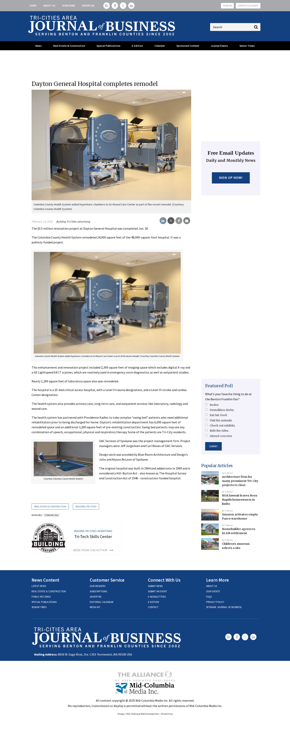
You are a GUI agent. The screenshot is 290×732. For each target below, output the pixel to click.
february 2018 (51, 515)
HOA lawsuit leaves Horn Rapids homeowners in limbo (239, 499)
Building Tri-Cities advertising (73, 221)
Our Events (213, 591)
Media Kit (95, 607)
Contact (153, 607)
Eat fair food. (218, 415)
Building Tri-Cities (86, 506)
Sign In (227, 5)
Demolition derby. (222, 410)
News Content (45, 580)
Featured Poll (219, 385)
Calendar (159, 45)
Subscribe (68, 5)
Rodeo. (214, 405)
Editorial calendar (101, 602)
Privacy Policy (215, 602)
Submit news (155, 586)
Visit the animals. (221, 420)
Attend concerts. (221, 436)
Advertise (88, 5)
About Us (49, 5)
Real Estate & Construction (69, 45)
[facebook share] (178, 221)
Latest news (39, 586)
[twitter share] (170, 221)
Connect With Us (164, 580)
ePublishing (166, 713)
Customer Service (107, 580)
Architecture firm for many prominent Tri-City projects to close (240, 481)
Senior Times (247, 45)
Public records (41, 596)
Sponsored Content (187, 45)
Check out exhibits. (222, 425)
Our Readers (97, 586)
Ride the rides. (219, 430)
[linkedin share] (163, 221)
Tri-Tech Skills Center (93, 536)
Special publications (44, 602)
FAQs (209, 596)
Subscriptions (98, 591)
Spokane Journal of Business (223, 607)
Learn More (217, 580)
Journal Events (219, 45)
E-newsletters (157, 596)
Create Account (248, 5)
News (38, 45)
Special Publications (108, 45)
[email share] (186, 221)
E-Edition (137, 45)
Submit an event (157, 591)
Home (33, 5)
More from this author (90, 550)
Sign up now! (231, 177)
